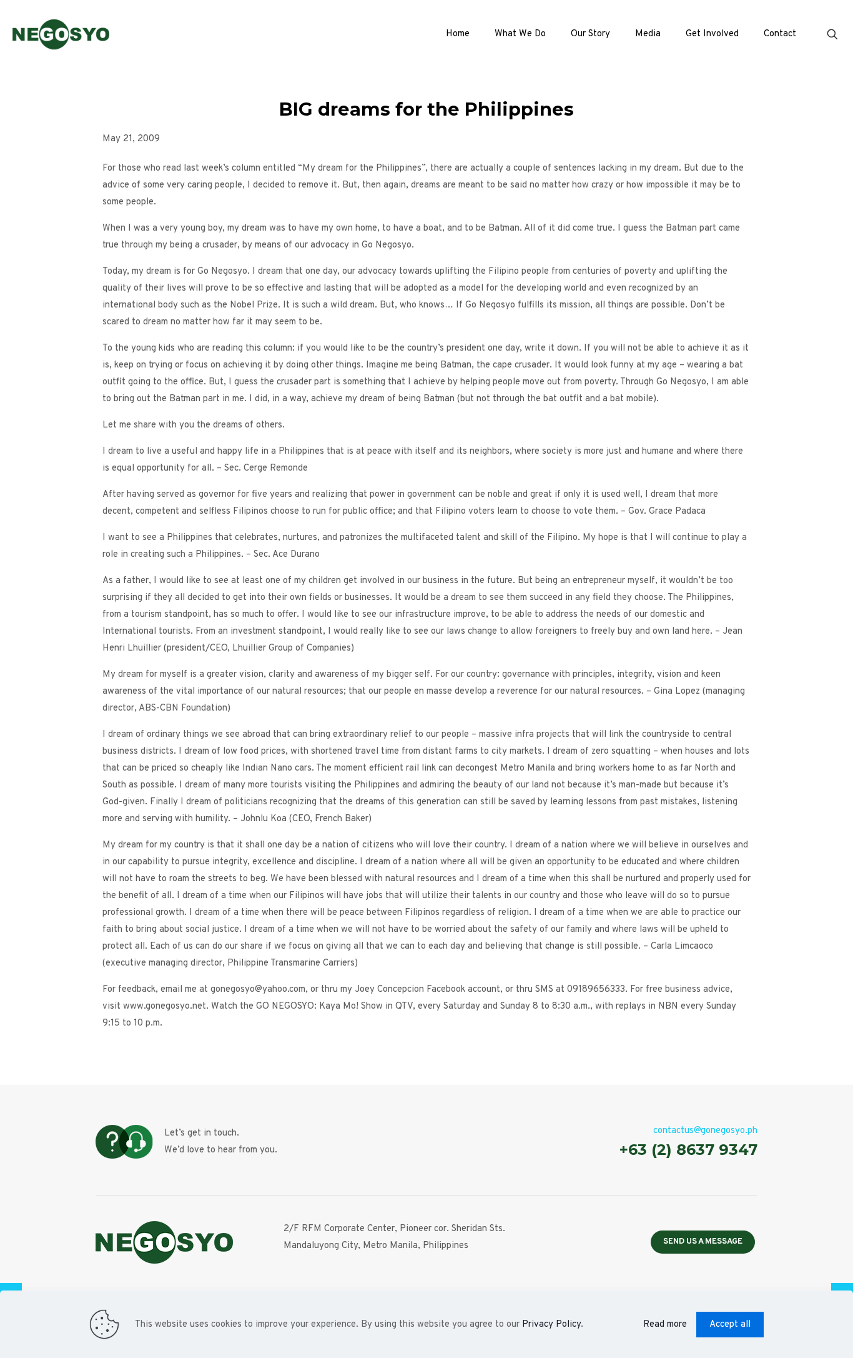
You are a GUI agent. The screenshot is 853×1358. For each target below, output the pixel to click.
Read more (665, 1325)
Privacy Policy (551, 1325)
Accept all (730, 1325)
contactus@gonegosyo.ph (705, 1131)
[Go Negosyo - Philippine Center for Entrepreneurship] (60, 34)
